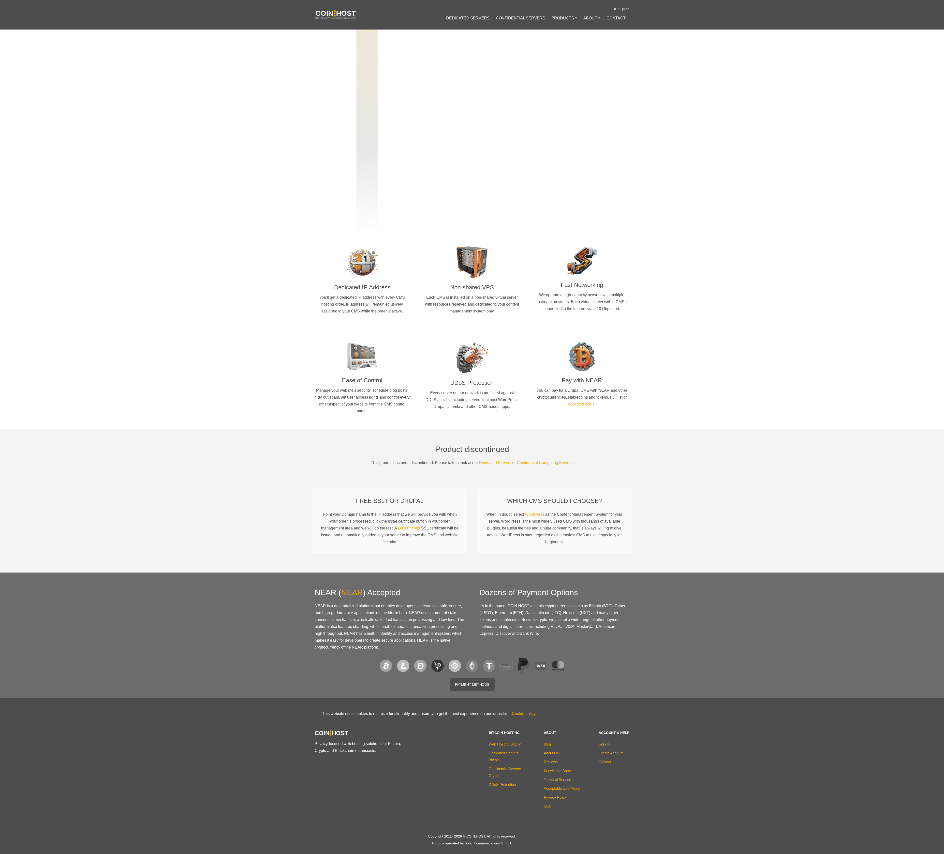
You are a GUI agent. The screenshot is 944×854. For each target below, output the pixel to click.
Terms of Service (557, 779)
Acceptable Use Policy (562, 788)
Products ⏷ (564, 18)
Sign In (604, 744)
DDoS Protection (502, 784)
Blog (547, 744)
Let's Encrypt (409, 528)
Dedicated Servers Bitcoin (504, 756)
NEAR (352, 592)
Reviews (551, 762)
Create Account (611, 753)
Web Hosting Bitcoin (505, 744)
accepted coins (581, 404)
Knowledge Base (557, 771)
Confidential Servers (520, 18)
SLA (547, 806)
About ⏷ (591, 18)
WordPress (534, 514)
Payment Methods (472, 684)
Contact (616, 18)
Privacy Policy (555, 797)
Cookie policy (524, 714)
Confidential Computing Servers (545, 463)
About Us (551, 753)
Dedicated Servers (468, 18)
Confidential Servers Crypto (505, 772)
